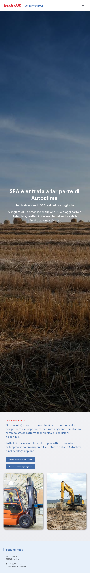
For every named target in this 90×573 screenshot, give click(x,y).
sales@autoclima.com (17, 566)
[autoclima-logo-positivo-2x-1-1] (23, 2)
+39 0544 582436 (15, 564)
